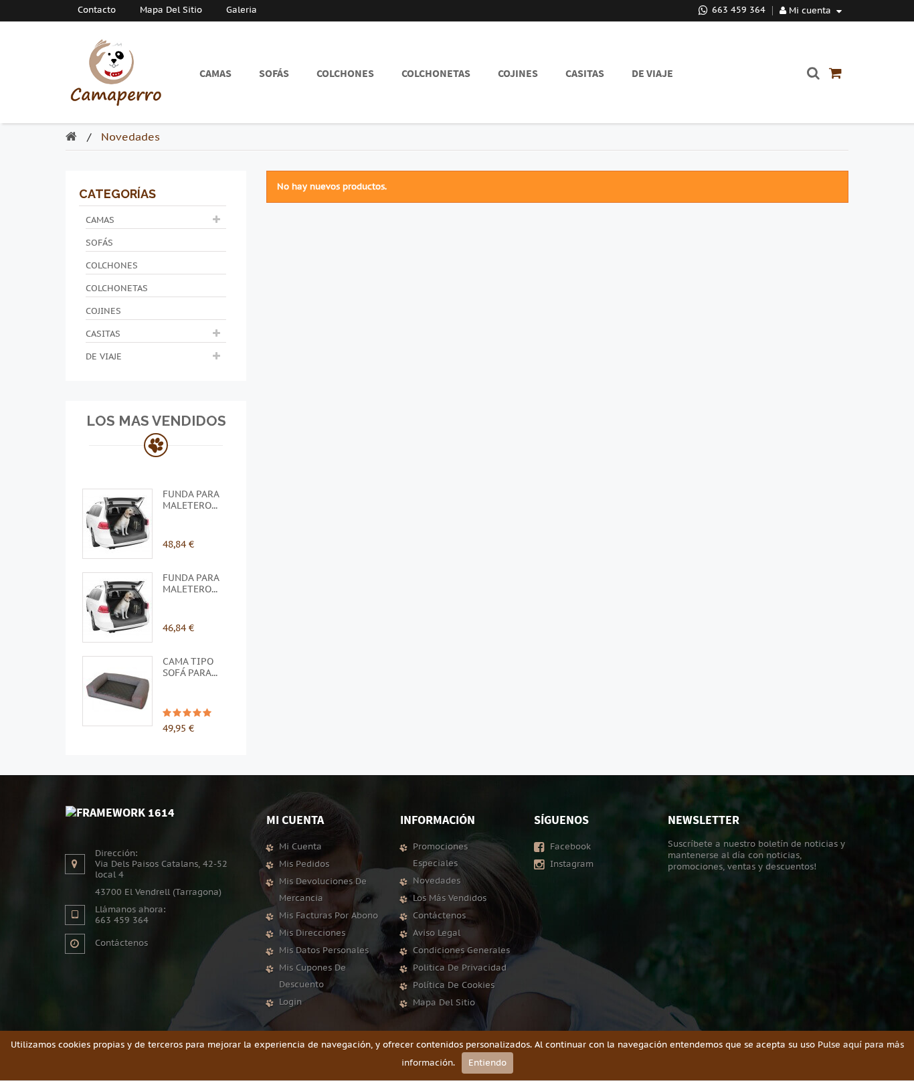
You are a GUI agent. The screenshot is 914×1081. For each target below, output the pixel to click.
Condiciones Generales (461, 950)
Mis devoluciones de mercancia (323, 890)
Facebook (569, 846)
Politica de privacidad (460, 968)
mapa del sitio (171, 10)
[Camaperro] (116, 72)
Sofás (99, 243)
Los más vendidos (449, 898)
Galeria (241, 10)
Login (290, 1002)
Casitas (103, 334)
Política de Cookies (453, 985)
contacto (97, 10)
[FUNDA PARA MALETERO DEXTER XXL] (117, 522)
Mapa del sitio (444, 1002)
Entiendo (487, 1063)
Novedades (436, 881)
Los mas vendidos (156, 420)
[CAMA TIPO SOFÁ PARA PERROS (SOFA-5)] (117, 690)
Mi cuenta (295, 819)
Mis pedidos (304, 864)
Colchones (112, 265)
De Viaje (104, 356)
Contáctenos (121, 943)
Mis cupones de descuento (312, 976)
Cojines (103, 311)
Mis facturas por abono (328, 915)
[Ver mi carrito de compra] (835, 73)
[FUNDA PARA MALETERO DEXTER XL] (117, 606)
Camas (100, 220)
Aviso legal (436, 933)
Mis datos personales (324, 950)
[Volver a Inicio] (75, 138)
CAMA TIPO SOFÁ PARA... (190, 667)
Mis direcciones (312, 933)
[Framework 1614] (120, 811)
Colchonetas (117, 288)
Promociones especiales (440, 855)
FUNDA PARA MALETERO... (191, 500)
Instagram (570, 864)
